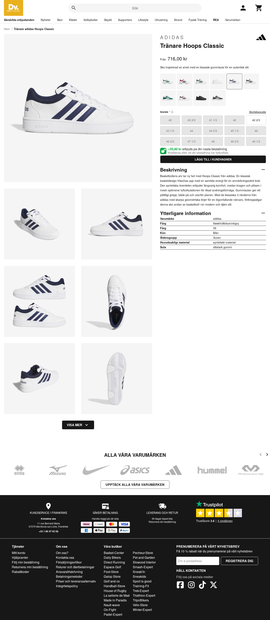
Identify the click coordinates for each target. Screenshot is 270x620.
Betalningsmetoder (69, 576)
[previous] (260, 455)
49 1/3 (256, 141)
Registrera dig (239, 561)
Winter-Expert (142, 609)
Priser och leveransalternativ (76, 581)
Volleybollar (90, 20)
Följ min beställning (25, 562)
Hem (7, 29)
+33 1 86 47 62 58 (48, 531)
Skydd (108, 20)
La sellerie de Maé (117, 595)
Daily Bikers (112, 557)
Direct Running (114, 562)
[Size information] (172, 111)
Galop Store (112, 576)
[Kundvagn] (259, 8)
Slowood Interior (144, 562)
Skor (60, 20)
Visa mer (74, 425)
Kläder (73, 20)
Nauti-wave (112, 605)
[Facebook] (180, 585)
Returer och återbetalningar (75, 567)
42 (234, 120)
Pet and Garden (144, 557)
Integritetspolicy (67, 586)
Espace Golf (112, 567)
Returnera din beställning (162, 521)
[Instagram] (191, 585)
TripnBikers (141, 600)
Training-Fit (141, 586)
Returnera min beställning (30, 567)
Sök (135, 7)
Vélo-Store (140, 605)
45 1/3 (235, 131)
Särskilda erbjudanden (19, 20)
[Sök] (73, 8)
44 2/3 (213, 131)
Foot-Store (111, 571)
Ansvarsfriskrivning (69, 571)
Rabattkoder (20, 571)
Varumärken (232, 20)
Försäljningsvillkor (69, 562)
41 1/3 (213, 120)
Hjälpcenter (20, 557)
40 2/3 (191, 120)
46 (256, 131)
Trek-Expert (141, 590)
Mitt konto (18, 552)
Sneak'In (139, 571)
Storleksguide (257, 112)
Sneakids (139, 576)
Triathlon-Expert (144, 595)
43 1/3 (170, 131)
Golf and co (112, 581)
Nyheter (46, 20)
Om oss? (62, 552)
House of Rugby (115, 590)
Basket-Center (114, 552)
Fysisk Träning (198, 20)
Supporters (125, 20)
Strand (178, 20)
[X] (213, 585)
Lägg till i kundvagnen (213, 159)
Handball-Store (114, 586)
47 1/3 (191, 141)
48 (213, 141)
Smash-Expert (143, 567)
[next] (267, 455)
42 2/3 (256, 120)
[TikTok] (202, 585)
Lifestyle (143, 20)
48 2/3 (235, 141)
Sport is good (142, 581)
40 (170, 120)
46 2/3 (170, 141)
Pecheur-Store (143, 552)
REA (216, 20)
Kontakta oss (48, 518)
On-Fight (110, 609)
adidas (172, 37)
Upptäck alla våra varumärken (135, 484)
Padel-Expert (113, 614)
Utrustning (161, 20)
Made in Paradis (115, 600)
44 (191, 131)
